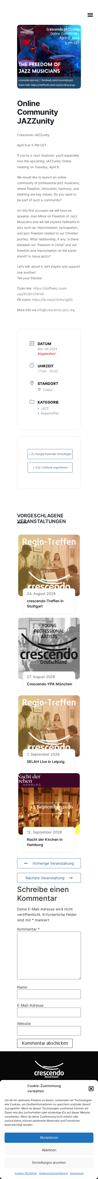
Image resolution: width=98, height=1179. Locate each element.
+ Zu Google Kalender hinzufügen (50, 454)
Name (22, 987)
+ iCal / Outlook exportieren (50, 467)
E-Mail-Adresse (30, 1005)
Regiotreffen (50, 413)
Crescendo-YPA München (49, 684)
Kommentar (28, 929)
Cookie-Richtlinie (26, 1173)
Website (24, 1023)
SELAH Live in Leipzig (45, 761)
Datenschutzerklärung (53, 1173)
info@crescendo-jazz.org (56, 310)
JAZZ (45, 408)
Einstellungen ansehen (49, 1162)
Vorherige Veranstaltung (53, 863)
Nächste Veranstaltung (45, 878)
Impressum (77, 1173)
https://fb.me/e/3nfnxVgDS (52, 300)
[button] (91, 1088)
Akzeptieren (49, 1137)
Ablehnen (49, 1150)
